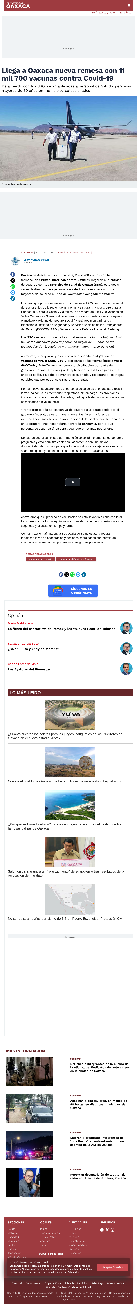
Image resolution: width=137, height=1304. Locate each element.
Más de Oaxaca (17, 1257)
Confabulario (77, 1241)
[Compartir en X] (12, 280)
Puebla (43, 1245)
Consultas (75, 1253)
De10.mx (74, 1249)
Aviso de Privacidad (68, 1272)
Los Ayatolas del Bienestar (29, 669)
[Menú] (129, 5)
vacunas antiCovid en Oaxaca (76, 559)
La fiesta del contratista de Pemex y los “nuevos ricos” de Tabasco (61, 629)
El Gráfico (75, 1228)
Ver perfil (30, 262)
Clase (72, 1233)
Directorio (17, 1283)
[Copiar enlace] (12, 298)
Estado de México (49, 1233)
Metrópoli (13, 1233)
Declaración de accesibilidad (74, 1287)
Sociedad (27, 252)
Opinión (15, 615)
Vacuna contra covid (40, 559)
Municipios (14, 1241)
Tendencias (14, 1253)
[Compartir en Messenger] (12, 292)
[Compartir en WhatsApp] (12, 286)
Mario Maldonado (20, 623)
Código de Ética (52, 1283)
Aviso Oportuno (78, 1245)
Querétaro (44, 1241)
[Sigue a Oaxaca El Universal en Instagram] (113, 1230)
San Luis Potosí (48, 1237)
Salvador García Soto (23, 643)
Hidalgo (43, 1228)
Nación (12, 1249)
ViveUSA (74, 1237)
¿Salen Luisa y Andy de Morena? (33, 649)
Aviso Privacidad (116, 1283)
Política (12, 1245)
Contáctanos (33, 1283)
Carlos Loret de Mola (23, 664)
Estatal (12, 1228)
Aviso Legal (98, 1283)
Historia (50, 1287)
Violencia (69, 1283)
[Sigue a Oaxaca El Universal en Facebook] (103, 1230)
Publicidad (83, 1283)
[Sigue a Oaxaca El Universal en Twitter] (108, 1230)
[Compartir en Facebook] (12, 274)
